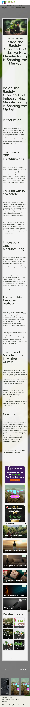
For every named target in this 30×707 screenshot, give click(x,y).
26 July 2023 (10, 39)
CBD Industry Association (12, 452)
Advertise (5, 705)
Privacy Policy (13, 705)
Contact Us (21, 705)
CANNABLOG (9, 6)
